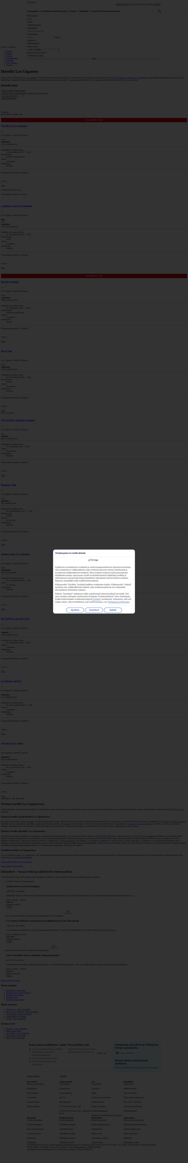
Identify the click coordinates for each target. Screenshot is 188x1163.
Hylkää (113, 610)
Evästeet (97, 599)
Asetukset (94, 610)
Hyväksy (75, 610)
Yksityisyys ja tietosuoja (118, 602)
